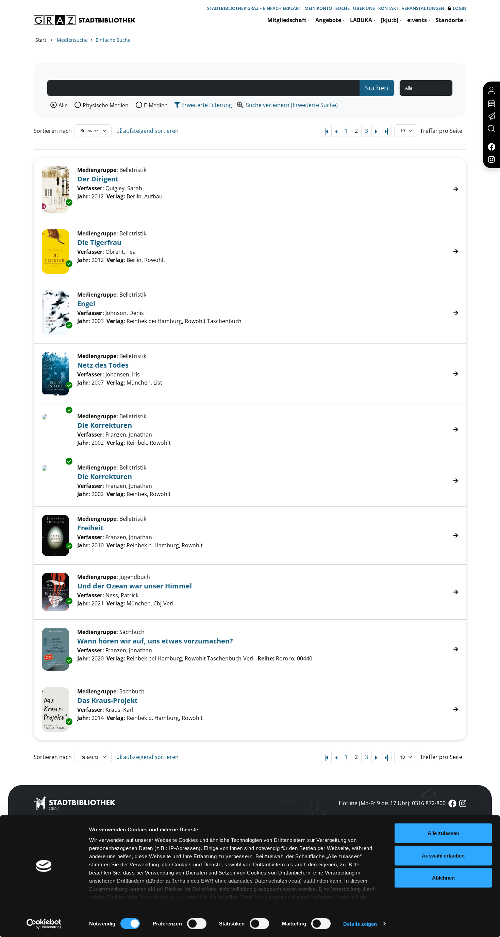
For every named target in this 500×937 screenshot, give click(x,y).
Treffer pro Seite (441, 131)
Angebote (328, 20)
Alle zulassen (443, 833)
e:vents (417, 20)
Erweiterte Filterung (206, 105)
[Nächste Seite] (376, 131)
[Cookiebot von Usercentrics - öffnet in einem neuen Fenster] (44, 924)
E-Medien (156, 105)
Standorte (449, 20)
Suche (342, 8)
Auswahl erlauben (443, 855)
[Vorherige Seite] (336, 131)
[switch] (196, 923)
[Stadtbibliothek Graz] (84, 20)
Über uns (364, 8)
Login (459, 8)
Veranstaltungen (423, 8)
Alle (63, 105)
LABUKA (361, 20)
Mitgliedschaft (286, 20)
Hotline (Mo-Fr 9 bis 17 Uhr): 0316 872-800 (392, 803)
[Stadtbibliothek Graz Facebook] (491, 146)
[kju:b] (389, 20)
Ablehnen (443, 878)
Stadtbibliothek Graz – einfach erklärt (254, 8)
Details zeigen (360, 923)
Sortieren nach (53, 131)
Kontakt (388, 8)
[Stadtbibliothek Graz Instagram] (491, 159)
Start (40, 40)
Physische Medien (106, 105)
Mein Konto (318, 8)
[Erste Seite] (326, 131)
